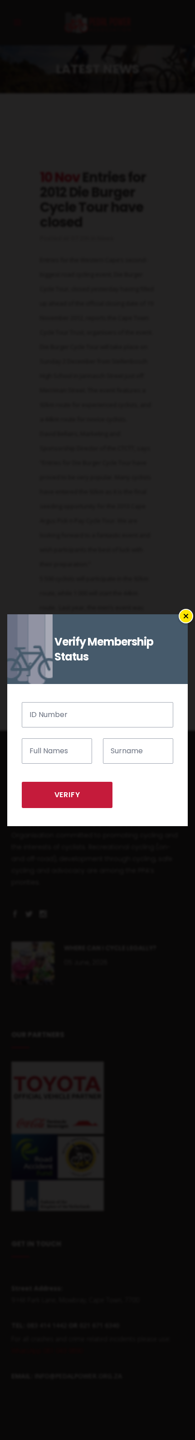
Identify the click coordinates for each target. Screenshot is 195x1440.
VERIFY (67, 794)
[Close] (186, 616)
